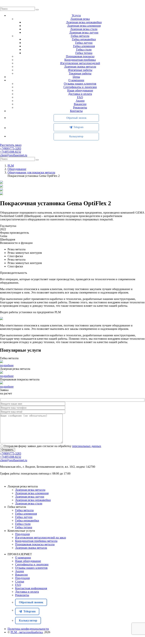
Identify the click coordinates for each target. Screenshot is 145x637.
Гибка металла (80, 35)
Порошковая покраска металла (35, 544)
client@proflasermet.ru (13, 155)
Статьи (19, 581)
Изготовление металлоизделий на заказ (40, 537)
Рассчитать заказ (10, 145)
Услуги (76, 15)
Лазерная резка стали (83, 29)
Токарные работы (80, 73)
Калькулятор (76, 136)
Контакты (76, 110)
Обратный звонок (76, 117)
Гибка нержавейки (84, 39)
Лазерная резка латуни (83, 32)
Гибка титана (83, 53)
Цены (76, 76)
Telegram (78, 127)
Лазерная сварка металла (80, 66)
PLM (11, 165)
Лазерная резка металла (30, 489)
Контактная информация (31, 588)
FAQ (80, 97)
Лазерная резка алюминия (84, 25)
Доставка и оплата (80, 93)
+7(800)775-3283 (10, 148)
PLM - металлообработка (27, 632)
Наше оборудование (80, 90)
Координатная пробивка (80, 59)
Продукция (22, 534)
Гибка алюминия (84, 46)
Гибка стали (84, 49)
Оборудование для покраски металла (31, 172)
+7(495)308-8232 (10, 151)
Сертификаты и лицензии (80, 87)
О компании (76, 80)
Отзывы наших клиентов (80, 83)
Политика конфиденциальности (28, 628)
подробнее (7, 365)
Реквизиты (80, 107)
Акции (80, 100)
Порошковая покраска (80, 56)
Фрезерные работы (80, 70)
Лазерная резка (80, 18)
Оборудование (17, 169)
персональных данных (86, 446)
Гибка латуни (84, 42)
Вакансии (80, 104)
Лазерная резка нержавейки (84, 22)
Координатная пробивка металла (36, 541)
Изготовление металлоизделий (80, 63)
